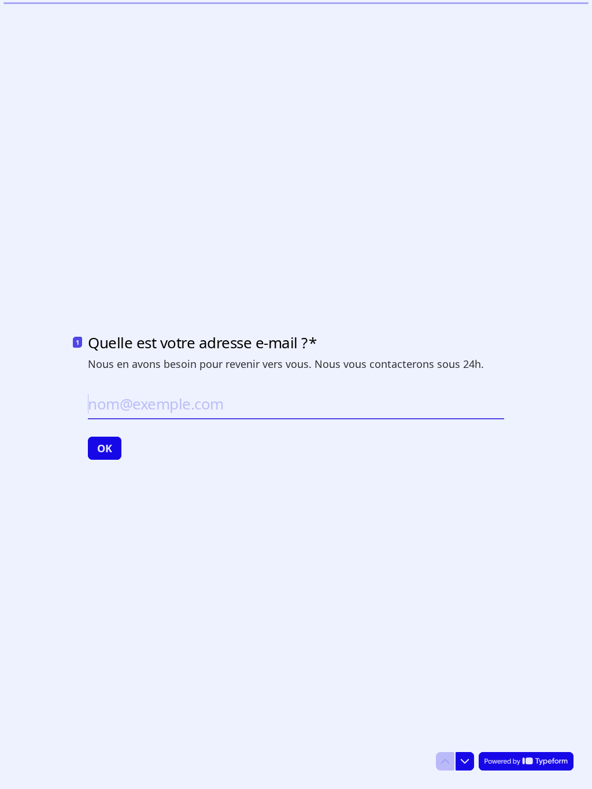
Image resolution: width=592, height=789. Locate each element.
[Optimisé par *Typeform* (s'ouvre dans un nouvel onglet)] (526, 761)
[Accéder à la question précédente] (445, 761)
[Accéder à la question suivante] (465, 761)
